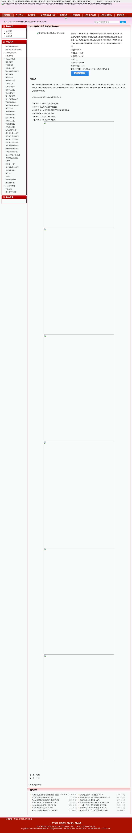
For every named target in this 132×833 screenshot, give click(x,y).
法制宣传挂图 (10, 111)
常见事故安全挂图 (12, 136)
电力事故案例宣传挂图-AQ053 (42, 808)
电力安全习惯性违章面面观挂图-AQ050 (93, 805)
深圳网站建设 (27, 819)
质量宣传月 (9, 62)
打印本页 (32, 785)
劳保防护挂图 (10, 170)
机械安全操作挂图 (12, 152)
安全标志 (9, 173)
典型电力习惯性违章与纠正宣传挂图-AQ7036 (95, 797)
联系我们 (100, 1)
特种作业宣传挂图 (12, 149)
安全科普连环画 (11, 180)
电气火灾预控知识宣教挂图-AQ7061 (92, 795)
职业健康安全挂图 (12, 46)
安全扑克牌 (9, 77)
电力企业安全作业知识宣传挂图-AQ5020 (46, 800)
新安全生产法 (10, 80)
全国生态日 (9, 65)
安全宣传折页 (10, 96)
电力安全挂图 (14, 22)
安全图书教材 (10, 186)
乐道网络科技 (92, 829)
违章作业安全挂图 (12, 133)
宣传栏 (8, 176)
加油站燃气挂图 (11, 130)
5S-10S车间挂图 (11, 192)
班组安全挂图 (10, 164)
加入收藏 (117, 1)
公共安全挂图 (10, 121)
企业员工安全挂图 (12, 142)
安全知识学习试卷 (12, 105)
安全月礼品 (9, 84)
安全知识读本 (10, 87)
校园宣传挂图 (10, 124)
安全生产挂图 (10, 115)
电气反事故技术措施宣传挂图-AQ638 (44, 802)
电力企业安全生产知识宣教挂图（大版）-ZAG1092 (49, 795)
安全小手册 (9, 56)
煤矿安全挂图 (10, 118)
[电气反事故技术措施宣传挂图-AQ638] (50, 33)
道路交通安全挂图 (12, 71)
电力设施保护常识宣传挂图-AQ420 (44, 805)
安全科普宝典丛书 (12, 99)
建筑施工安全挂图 (12, 139)
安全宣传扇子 (10, 93)
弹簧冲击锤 (18, 819)
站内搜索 (9, 197)
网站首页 (78, 823)
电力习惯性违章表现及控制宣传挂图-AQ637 (95, 802)
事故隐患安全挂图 (12, 145)
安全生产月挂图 (11, 53)
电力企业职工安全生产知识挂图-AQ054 (93, 808)
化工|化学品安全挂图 (13, 155)
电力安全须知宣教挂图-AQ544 (42, 797)
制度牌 (8, 161)
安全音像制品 (10, 59)
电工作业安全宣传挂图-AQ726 (90, 800)
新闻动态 (9, 26)
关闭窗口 (39, 785)
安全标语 (9, 189)
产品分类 (9, 42)
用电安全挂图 (10, 127)
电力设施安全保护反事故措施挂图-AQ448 (94, 810)
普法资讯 (70, 823)
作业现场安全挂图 (12, 167)
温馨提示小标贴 (11, 102)
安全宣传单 (9, 74)
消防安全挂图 (10, 68)
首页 (5, 22)
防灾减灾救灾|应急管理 (13, 50)
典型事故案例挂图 (12, 158)
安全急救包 (9, 108)
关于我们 (108, 1)
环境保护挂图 (10, 183)
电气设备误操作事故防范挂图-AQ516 (44, 810)
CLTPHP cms (106, 829)
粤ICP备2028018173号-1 (72, 829)
